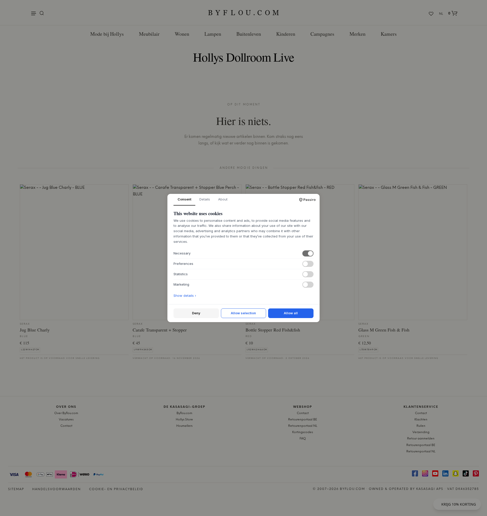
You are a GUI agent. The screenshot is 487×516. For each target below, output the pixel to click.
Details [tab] (204, 199)
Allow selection (243, 313)
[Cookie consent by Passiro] (307, 199)
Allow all (291, 313)
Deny (196, 313)
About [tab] (223, 199)
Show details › (184, 295)
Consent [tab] (184, 199)
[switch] (308, 253)
